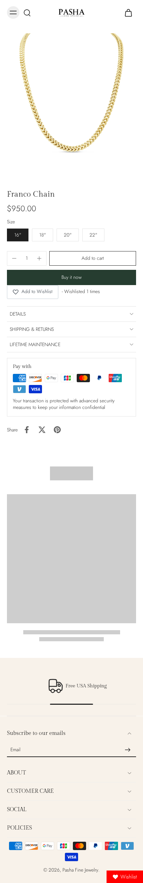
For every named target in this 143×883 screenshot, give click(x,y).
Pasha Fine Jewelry (80, 869)
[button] (92, 258)
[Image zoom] (71, 104)
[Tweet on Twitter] (42, 429)
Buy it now (71, 277)
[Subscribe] (127, 750)
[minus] (14, 258)
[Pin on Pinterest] (57, 429)
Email (15, 750)
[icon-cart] (128, 12)
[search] (27, 12)
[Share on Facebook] (26, 429)
